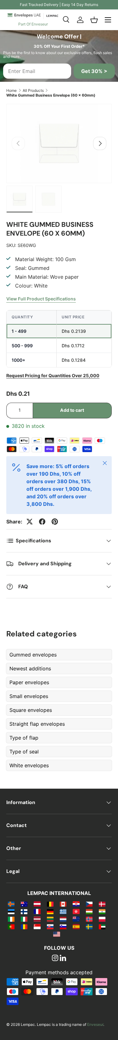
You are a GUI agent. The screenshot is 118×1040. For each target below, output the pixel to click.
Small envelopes (28, 696)
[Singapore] (37, 926)
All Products (33, 90)
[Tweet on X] (29, 521)
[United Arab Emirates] (102, 926)
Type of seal (24, 751)
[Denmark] (102, 904)
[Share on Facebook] (42, 521)
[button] (94, 20)
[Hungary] (89, 911)
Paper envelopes (29, 682)
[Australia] (24, 904)
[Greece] (63, 911)
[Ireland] (11, 919)
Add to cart (72, 410)
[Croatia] (76, 904)
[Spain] (76, 926)
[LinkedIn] (63, 958)
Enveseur (95, 1024)
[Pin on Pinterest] (54, 521)
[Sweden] (89, 926)
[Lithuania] (50, 919)
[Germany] (50, 911)
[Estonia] (11, 911)
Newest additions (30, 668)
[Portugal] (11, 926)
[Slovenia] (63, 926)
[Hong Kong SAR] (76, 911)
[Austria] (37, 904)
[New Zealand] (76, 919)
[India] (102, 911)
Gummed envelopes (33, 654)
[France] (37, 911)
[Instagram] (55, 958)
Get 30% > (94, 71)
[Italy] (24, 919)
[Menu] (108, 20)
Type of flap (23, 738)
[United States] (56, 934)
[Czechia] (89, 904)
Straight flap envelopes (37, 724)
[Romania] (24, 926)
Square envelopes (30, 710)
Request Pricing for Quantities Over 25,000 (52, 375)
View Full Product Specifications (41, 298)
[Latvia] (37, 919)
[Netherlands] (63, 919)
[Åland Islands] (11, 904)
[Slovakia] (50, 926)
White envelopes (29, 765)
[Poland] (102, 919)
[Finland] (24, 911)
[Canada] (63, 904)
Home (11, 90)
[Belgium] (50, 904)
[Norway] (89, 919)
